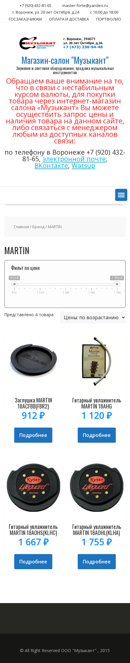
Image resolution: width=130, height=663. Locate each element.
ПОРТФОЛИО (108, 19)
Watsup (83, 165)
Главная (21, 226)
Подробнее (33, 435)
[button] (121, 195)
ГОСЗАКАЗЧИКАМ (25, 19)
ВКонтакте (51, 165)
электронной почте (74, 158)
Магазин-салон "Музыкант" (65, 60)
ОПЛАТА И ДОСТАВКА (69, 19)
